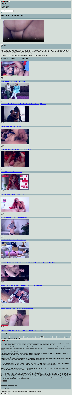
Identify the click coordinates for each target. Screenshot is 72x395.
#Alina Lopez (4, 55)
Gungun (54, 337)
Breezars (30, 337)
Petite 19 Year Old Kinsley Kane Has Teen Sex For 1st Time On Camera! (21, 285)
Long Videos (6, 6)
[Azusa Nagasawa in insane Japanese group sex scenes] (15, 144)
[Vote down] (2, 44)
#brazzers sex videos (39, 55)
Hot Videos (5, 7)
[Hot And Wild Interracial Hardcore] (15, 121)
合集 (65, 337)
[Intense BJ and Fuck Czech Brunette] (15, 166)
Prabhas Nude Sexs (48, 337)
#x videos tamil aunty (11, 55)
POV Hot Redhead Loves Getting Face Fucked (14, 217)
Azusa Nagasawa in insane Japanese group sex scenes (16, 149)
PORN (5, 1)
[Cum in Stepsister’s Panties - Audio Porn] (15, 189)
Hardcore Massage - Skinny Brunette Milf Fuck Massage (17, 308)
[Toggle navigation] (9, 1)
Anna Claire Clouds (5, 337)
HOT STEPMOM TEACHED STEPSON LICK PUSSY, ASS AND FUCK (22, 330)
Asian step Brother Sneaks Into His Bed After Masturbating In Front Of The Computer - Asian (28, 262)
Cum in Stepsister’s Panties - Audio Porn (12, 194)
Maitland (26, 337)
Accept (2, 393)
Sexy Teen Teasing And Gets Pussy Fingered (13, 240)
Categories (5, 4)
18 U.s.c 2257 (4, 385)
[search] (1, 12)
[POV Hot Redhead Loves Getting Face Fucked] (15, 212)
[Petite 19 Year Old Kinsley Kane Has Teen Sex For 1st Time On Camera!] (15, 280)
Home (4, 3)
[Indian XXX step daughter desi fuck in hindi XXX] (15, 76)
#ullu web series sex (29, 55)
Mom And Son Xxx (15, 338)
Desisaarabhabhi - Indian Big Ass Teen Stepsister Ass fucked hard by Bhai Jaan (23, 104)
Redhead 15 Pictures (14, 337)
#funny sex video (21, 55)
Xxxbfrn (21, 337)
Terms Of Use (11, 385)
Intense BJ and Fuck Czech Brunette (11, 172)
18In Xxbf (38, 337)
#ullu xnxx (46, 55)
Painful (34, 337)
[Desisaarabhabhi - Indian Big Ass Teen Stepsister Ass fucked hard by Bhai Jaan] (15, 98)
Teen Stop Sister (60, 337)
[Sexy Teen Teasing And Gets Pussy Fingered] (15, 234)
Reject (6, 393)
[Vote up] (1, 44)
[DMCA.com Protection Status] (4, 381)
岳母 (42, 337)
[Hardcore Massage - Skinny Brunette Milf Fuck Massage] (15, 302)
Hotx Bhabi (7, 338)
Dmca (16, 385)
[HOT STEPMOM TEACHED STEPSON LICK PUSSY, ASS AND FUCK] (15, 325)
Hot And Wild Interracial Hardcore (11, 126)
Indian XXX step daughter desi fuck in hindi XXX (15, 81)
